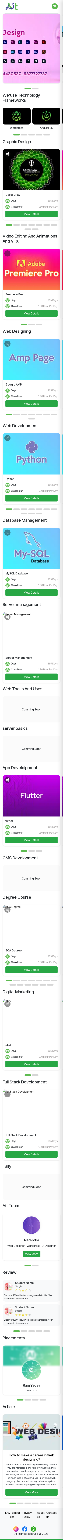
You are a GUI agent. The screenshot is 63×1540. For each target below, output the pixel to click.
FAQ (7, 1512)
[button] (27, 88)
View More (31, 1254)
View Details (31, 214)
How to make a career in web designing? (31, 1457)
